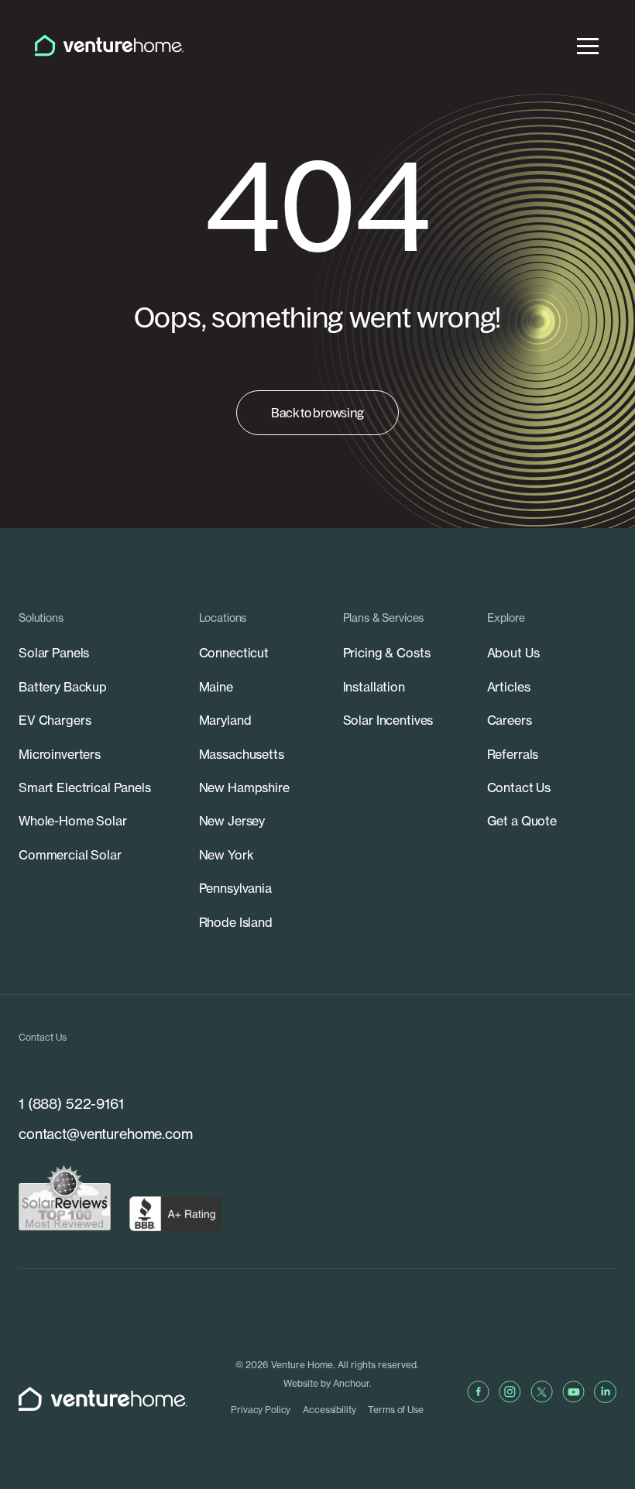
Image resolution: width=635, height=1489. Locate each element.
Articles (508, 687)
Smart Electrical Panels (85, 787)
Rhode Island (236, 922)
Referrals (513, 754)
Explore (506, 618)
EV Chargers (55, 720)
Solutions (41, 618)
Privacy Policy (260, 1409)
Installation (374, 687)
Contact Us (519, 787)
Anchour (351, 1383)
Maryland (225, 720)
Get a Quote (522, 821)
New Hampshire (244, 787)
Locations (223, 618)
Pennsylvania (235, 888)
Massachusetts (241, 754)
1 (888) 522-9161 (71, 1104)
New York (226, 855)
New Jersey (232, 821)
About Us (513, 652)
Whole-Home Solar (73, 821)
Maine (216, 687)
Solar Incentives (388, 720)
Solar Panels (54, 652)
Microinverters (60, 754)
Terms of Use (395, 1409)
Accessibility (329, 1409)
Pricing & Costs (387, 652)
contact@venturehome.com (106, 1134)
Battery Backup (63, 687)
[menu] (587, 44)
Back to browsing (317, 412)
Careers (509, 720)
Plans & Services (383, 618)
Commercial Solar (70, 855)
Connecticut (234, 652)
